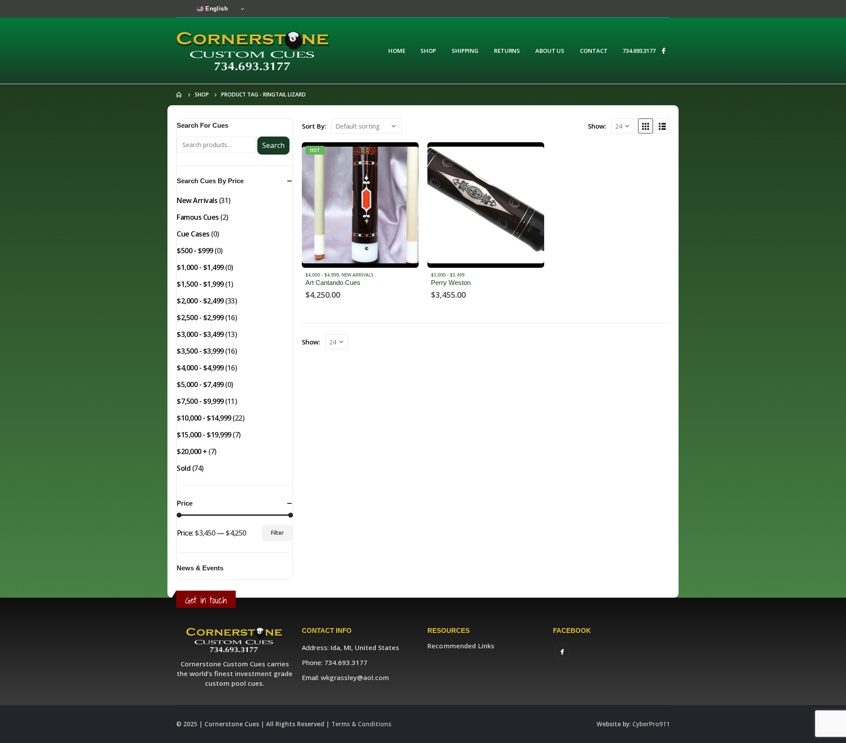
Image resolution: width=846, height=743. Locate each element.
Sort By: (314, 126)
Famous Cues (198, 217)
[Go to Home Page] (179, 94)
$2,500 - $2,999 (200, 317)
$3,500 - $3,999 (200, 351)
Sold (183, 468)
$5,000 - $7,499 (200, 384)
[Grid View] (645, 125)
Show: (597, 126)
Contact (593, 51)
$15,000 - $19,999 (204, 435)
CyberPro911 (651, 724)
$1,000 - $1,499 (200, 267)
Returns (507, 51)
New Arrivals (357, 275)
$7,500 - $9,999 (200, 401)
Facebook (562, 651)
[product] (485, 205)
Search (273, 145)
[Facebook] (663, 50)
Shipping (465, 51)
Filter (277, 532)
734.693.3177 (639, 51)
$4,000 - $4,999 (322, 275)
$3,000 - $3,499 (447, 275)
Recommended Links (460, 645)
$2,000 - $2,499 (200, 301)
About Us (549, 51)
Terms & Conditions (361, 724)
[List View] (662, 125)
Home (396, 51)
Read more (404, 157)
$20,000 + (192, 451)
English (216, 8)
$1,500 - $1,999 (200, 284)
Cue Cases (193, 234)
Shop (428, 51)
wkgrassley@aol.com (355, 677)
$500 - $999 (195, 250)
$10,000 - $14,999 (204, 418)
